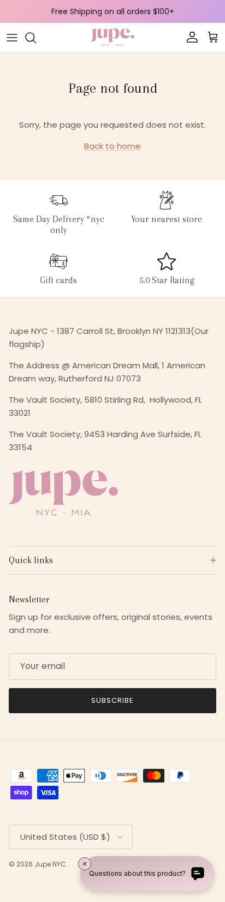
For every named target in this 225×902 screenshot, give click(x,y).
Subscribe (112, 700)
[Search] (36, 38)
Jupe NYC (50, 864)
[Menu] (12, 38)
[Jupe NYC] (112, 37)
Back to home (112, 146)
